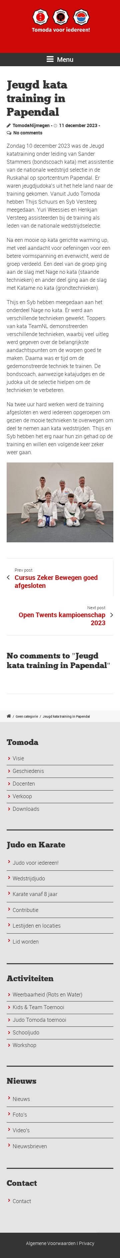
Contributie (25, 910)
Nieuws (21, 1099)
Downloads (26, 808)
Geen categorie (27, 716)
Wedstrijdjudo (29, 878)
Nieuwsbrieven (30, 1146)
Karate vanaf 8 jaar (35, 894)
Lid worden (26, 941)
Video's (21, 1130)
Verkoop (22, 796)
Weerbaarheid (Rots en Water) (47, 994)
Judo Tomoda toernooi (39, 1019)
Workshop (24, 1045)
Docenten (24, 783)
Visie (18, 758)
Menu (64, 59)
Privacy (86, 1243)
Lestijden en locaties (37, 925)
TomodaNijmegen (31, 125)
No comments (27, 132)
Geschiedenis (28, 771)
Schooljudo (26, 1032)
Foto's (20, 1114)
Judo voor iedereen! (36, 862)
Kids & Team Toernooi (38, 1007)
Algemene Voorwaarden (51, 1243)
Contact (22, 1201)
